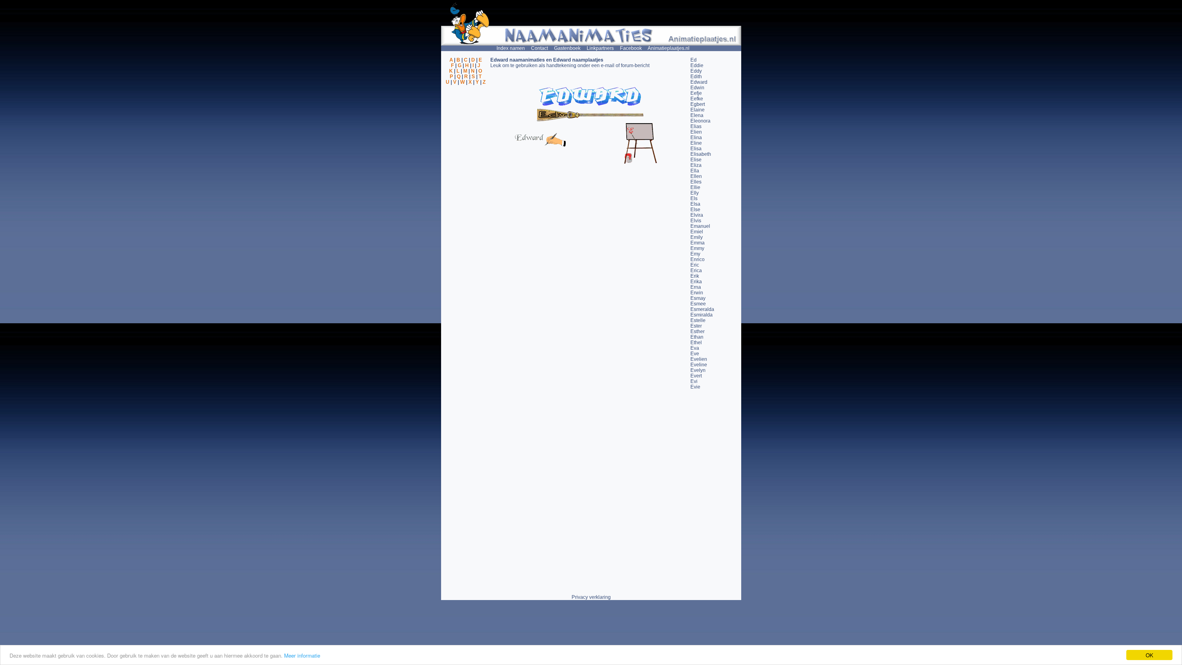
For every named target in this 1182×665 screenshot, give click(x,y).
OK (1149, 655)
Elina (696, 137)
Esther (697, 331)
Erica (696, 270)
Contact (539, 48)
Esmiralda (701, 314)
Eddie (696, 65)
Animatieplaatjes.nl (669, 48)
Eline (696, 143)
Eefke (696, 98)
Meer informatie (302, 655)
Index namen (511, 48)
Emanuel (700, 226)
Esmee (698, 303)
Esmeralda (702, 309)
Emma (697, 242)
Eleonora (700, 120)
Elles (696, 181)
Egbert (697, 104)
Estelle (698, 320)
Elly (694, 192)
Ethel (696, 342)
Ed (693, 59)
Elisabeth (700, 154)
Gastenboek (567, 48)
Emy (695, 253)
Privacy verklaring (591, 597)
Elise (696, 159)
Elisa (696, 148)
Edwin (697, 87)
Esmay (698, 298)
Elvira (696, 215)
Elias (696, 126)
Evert (696, 375)
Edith (696, 76)
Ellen (696, 176)
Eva (694, 348)
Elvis (695, 220)
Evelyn (698, 370)
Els (694, 198)
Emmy (697, 248)
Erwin (696, 292)
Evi (694, 381)
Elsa (695, 204)
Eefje (696, 93)
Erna (695, 287)
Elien (696, 132)
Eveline (698, 364)
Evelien (698, 359)
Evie (695, 386)
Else (695, 209)
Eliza (696, 165)
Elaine (697, 109)
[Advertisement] (465, 115)
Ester (696, 325)
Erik (694, 276)
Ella (694, 170)
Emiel (696, 231)
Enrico (697, 259)
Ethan (696, 337)
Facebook (631, 48)
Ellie (695, 187)
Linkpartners (600, 48)
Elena (696, 115)
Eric (694, 265)
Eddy (696, 71)
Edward (698, 82)
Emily (696, 237)
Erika (696, 281)
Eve (694, 353)
